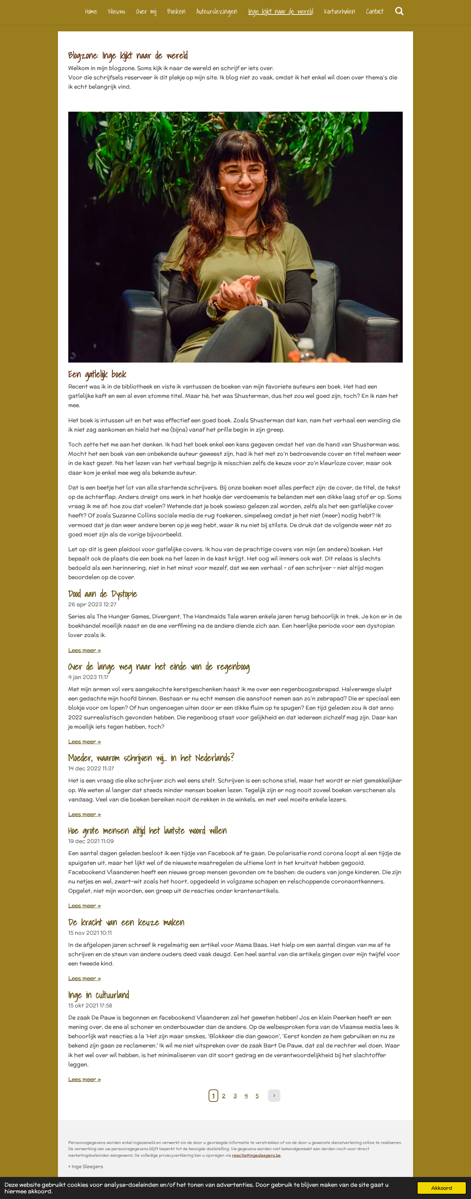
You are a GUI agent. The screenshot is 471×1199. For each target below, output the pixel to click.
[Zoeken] (399, 11)
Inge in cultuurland (98, 994)
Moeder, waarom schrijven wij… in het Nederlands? (151, 757)
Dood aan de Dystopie (102, 593)
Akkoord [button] (441, 1187)
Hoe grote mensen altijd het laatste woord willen (147, 830)
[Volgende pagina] (274, 1095)
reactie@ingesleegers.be (256, 1155)
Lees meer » (84, 650)
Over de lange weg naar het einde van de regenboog (159, 666)
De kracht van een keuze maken (126, 922)
